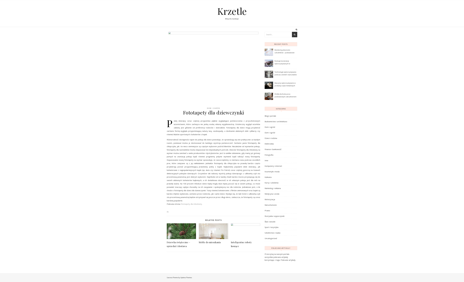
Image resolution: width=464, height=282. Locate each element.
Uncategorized (271, 238)
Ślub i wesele (270, 221)
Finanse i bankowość (273, 149)
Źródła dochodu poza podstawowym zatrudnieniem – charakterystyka (285, 95)
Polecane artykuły (288, 260)
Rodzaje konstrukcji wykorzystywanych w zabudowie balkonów (282, 62)
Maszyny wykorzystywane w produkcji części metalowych (285, 84)
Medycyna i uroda (272, 194)
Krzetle (232, 11)
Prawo (267, 210)
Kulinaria (268, 177)
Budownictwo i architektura (276, 121)
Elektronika (269, 144)
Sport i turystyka (271, 227)
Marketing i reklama (273, 188)
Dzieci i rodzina (271, 138)
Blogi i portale (270, 116)
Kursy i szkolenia (271, 182)
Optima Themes (186, 277)
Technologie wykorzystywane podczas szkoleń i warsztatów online (286, 73)
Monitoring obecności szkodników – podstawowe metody (284, 51)
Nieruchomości (271, 205)
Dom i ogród (213, 108)
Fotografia (269, 155)
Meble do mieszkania (210, 242)
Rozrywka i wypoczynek (274, 216)
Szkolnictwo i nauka (272, 233)
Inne (266, 160)
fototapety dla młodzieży (191, 204)
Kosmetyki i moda (272, 171)
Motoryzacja (270, 199)
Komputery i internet (273, 166)
